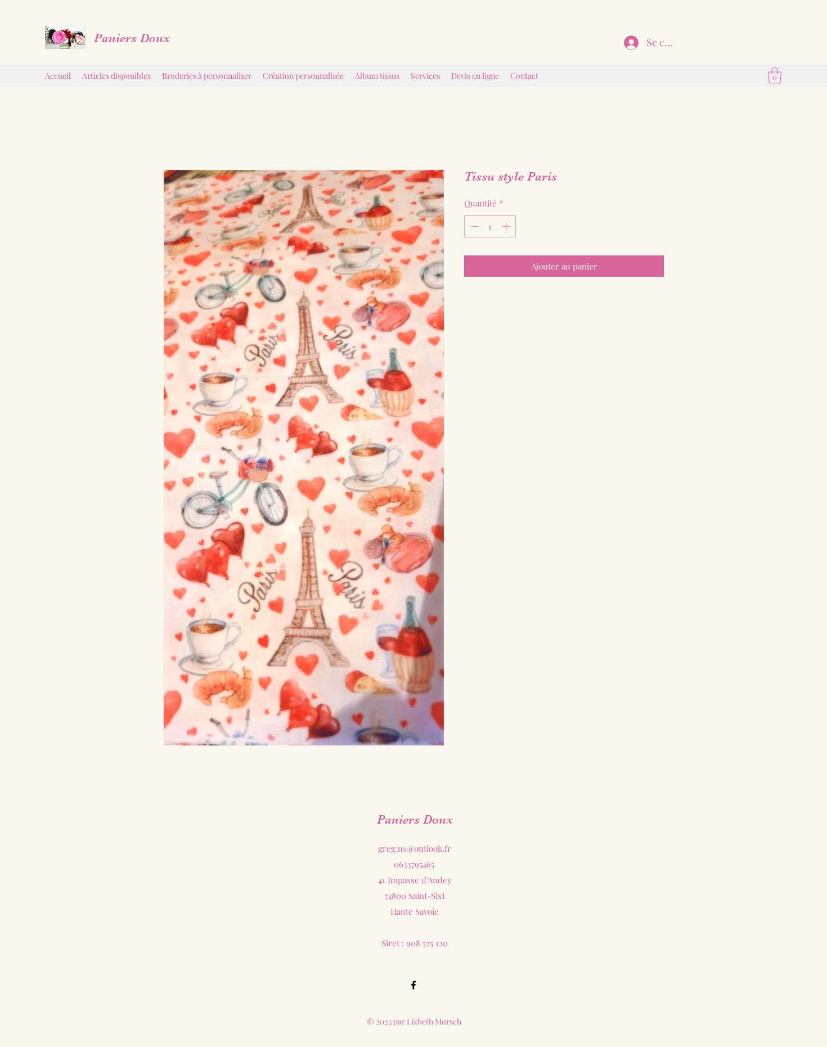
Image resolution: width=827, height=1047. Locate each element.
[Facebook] (413, 985)
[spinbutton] (490, 226)
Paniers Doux (132, 38)
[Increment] (507, 226)
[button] (774, 76)
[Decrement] (473, 226)
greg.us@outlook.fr (414, 848)
